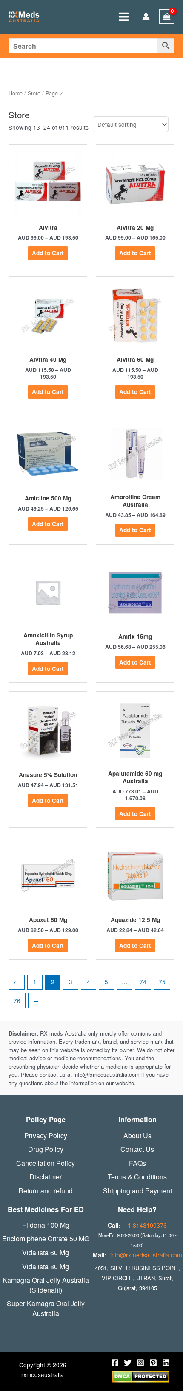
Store (34, 93)
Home (16, 93)
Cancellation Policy (45, 1163)
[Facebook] (115, 1362)
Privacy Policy (45, 1135)
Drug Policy (45, 1149)
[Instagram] (140, 1362)
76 (17, 1000)
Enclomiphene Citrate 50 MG (45, 1238)
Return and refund (45, 1190)
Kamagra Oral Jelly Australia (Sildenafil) (46, 1285)
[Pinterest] (153, 1362)
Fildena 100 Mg (45, 1225)
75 (162, 982)
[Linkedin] (166, 1362)
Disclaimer (45, 1177)
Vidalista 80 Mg (45, 1266)
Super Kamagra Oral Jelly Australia (46, 1308)
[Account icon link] (146, 17)
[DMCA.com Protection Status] (140, 1375)
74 (143, 982)
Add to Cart (48, 253)
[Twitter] (128, 1362)
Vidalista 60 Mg (45, 1252)
